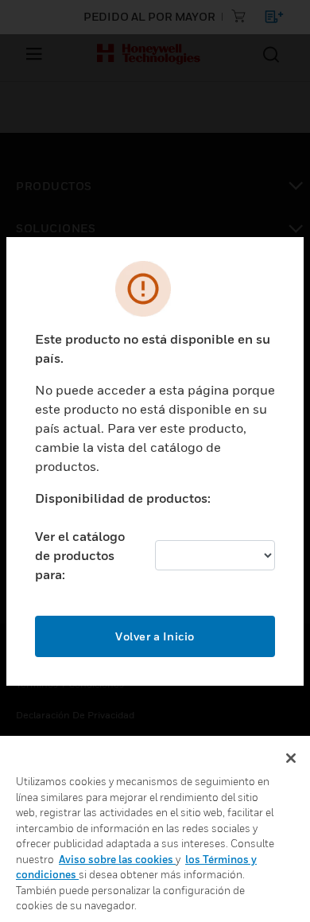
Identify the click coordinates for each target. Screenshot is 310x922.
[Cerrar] (290, 758)
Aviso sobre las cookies (117, 859)
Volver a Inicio (155, 636)
